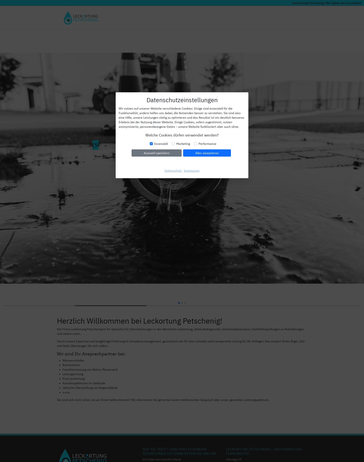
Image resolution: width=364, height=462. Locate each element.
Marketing (183, 144)
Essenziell (161, 144)
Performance (207, 144)
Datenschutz (173, 171)
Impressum (191, 171)
